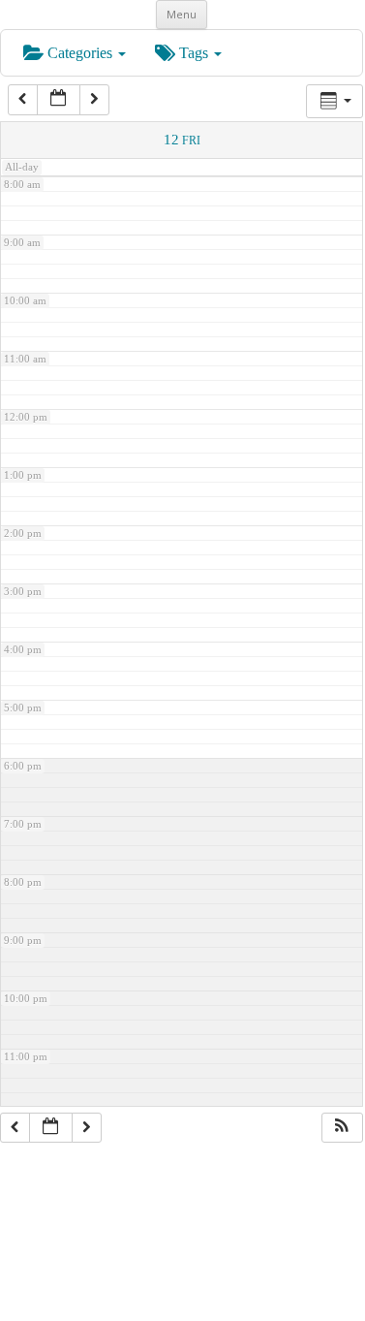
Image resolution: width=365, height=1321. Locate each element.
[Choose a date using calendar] (58, 99)
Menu (182, 14)
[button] (341, 1128)
